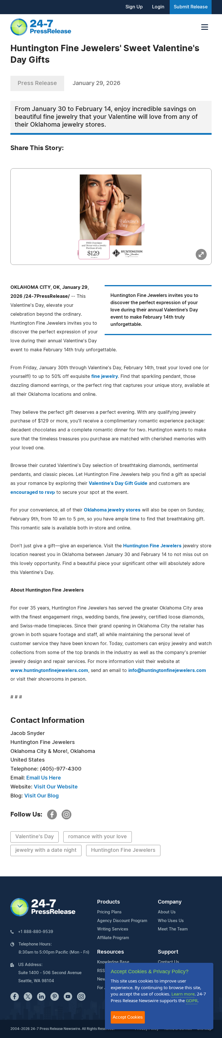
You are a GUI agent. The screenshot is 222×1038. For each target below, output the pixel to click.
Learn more (183, 994)
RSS (101, 971)
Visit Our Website (56, 787)
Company (170, 902)
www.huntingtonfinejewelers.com (49, 670)
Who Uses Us (171, 921)
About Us (167, 912)
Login (158, 7)
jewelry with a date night (46, 850)
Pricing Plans (109, 912)
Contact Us (168, 962)
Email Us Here (43, 778)
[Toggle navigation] (205, 27)
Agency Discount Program (122, 921)
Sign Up (134, 7)
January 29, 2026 (97, 83)
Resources (110, 952)
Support (168, 952)
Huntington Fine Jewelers (152, 546)
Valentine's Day (34, 836)
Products (108, 902)
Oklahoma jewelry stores (112, 510)
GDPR (191, 1000)
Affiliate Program (113, 938)
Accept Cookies (128, 1017)
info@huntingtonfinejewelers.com (167, 670)
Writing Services (112, 929)
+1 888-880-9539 (35, 932)
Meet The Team (173, 929)
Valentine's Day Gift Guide (118, 483)
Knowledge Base (113, 962)
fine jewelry (104, 376)
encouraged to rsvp (32, 492)
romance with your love (97, 836)
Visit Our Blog (41, 796)
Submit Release (191, 7)
